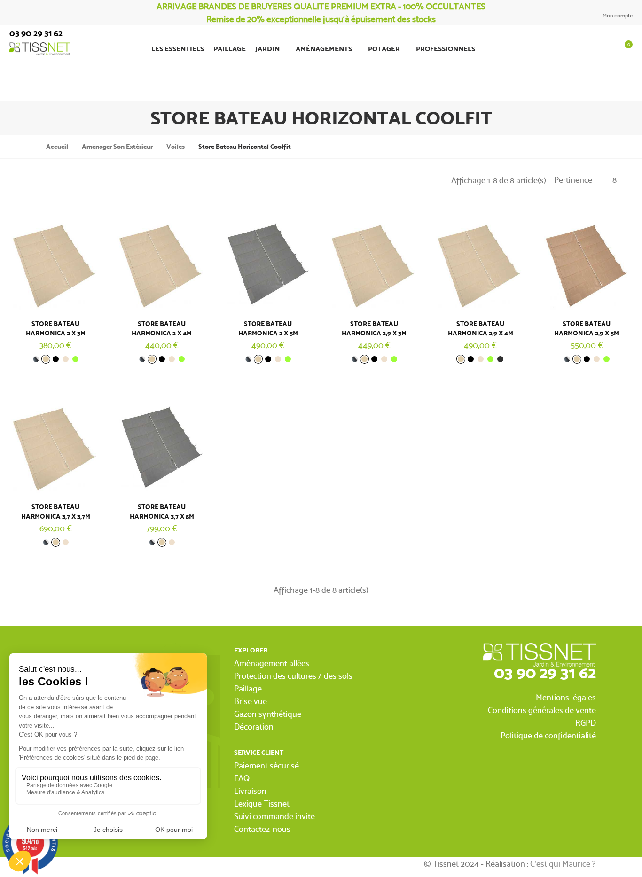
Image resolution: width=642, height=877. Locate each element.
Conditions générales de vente (542, 710)
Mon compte (617, 15)
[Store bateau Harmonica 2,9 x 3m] (374, 257)
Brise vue (250, 701)
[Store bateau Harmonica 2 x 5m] (268, 257)
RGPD (585, 723)
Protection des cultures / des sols (293, 676)
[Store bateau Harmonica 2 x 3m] (55, 257)
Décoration (254, 726)
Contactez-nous (262, 829)
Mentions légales (566, 697)
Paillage (248, 688)
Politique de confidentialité (548, 735)
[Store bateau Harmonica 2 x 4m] (162, 257)
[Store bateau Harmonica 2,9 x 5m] (586, 257)
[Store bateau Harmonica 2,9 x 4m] (480, 257)
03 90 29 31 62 (545, 672)
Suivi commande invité (274, 816)
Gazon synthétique (267, 714)
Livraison (250, 791)
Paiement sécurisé (266, 765)
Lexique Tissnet (262, 803)
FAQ (242, 778)
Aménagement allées (271, 663)
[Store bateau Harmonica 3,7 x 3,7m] (55, 440)
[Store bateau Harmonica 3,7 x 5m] (162, 440)
